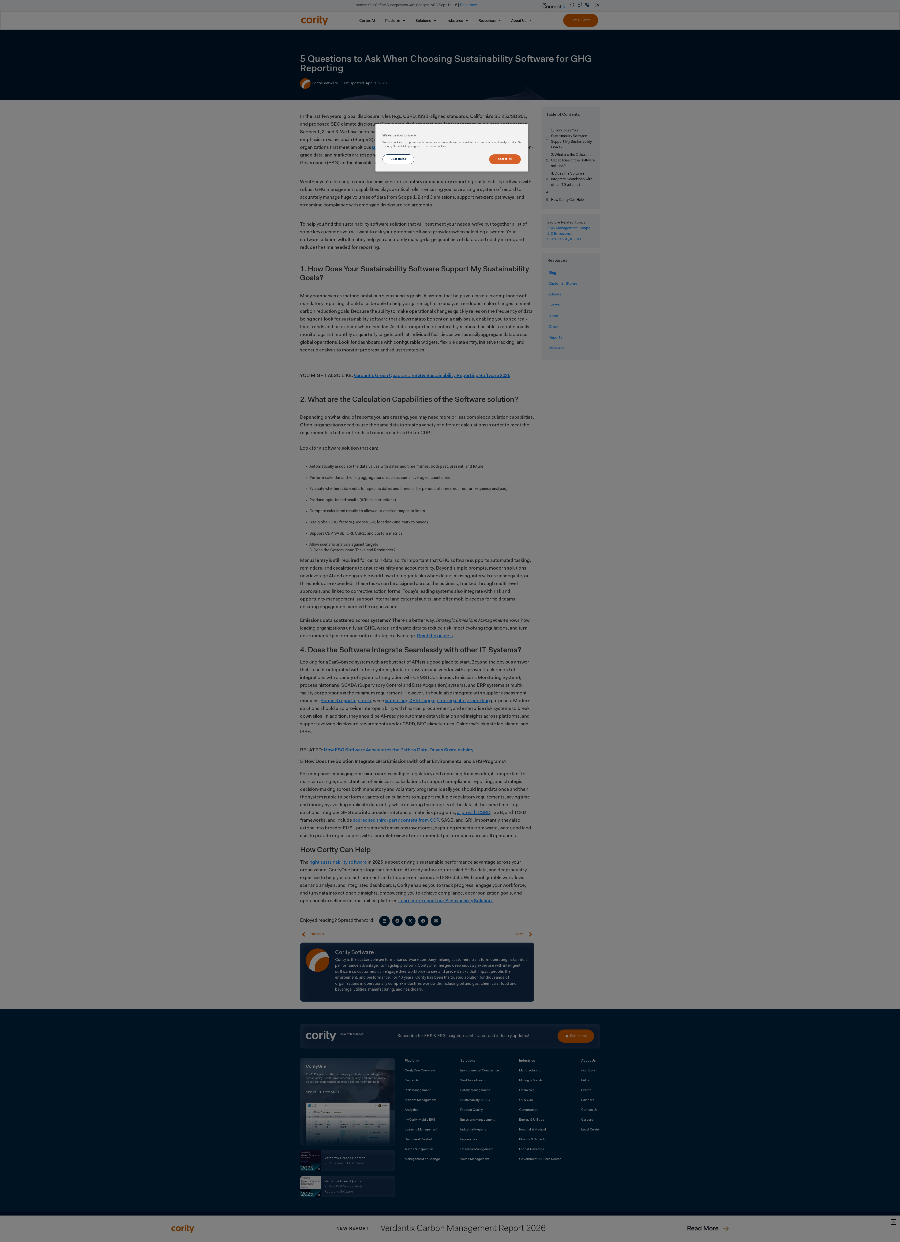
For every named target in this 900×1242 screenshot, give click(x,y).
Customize (398, 159)
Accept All (505, 159)
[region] (451, 148)
